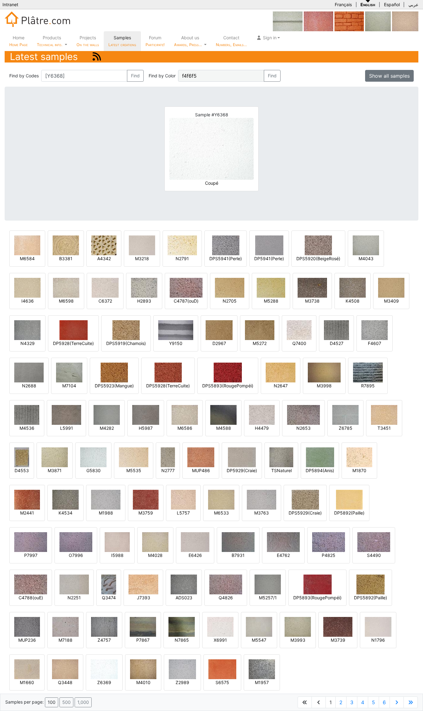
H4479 (262, 428)
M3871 (55, 470)
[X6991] (220, 626)
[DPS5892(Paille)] (370, 584)
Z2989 (182, 682)
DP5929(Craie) (242, 470)
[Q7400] (299, 329)
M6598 (66, 301)
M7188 (65, 640)
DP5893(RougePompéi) (317, 597)
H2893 (144, 301)
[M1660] (27, 668)
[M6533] (221, 499)
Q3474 (109, 597)
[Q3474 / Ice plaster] (108, 584)
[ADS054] (405, 21)
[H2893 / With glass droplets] (144, 287)
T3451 (384, 428)
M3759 (145, 512)
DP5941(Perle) (269, 258)
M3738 (312, 301)
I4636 (27, 301)
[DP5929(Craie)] (242, 456)
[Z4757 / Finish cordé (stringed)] (104, 626)
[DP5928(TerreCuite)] (73, 329)
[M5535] (133, 456)
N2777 (168, 470)
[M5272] (259, 329)
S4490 (374, 555)
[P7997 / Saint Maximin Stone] (30, 541)
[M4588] (223, 414)
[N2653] (303, 414)
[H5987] (145, 414)
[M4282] (107, 414)
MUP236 (27, 640)
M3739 (338, 640)
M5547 (259, 640)
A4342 (104, 258)
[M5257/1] (268, 584)
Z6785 (345, 428)
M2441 (27, 512)
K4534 (65, 512)
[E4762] (283, 541)
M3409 (391, 301)
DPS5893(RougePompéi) (227, 385)
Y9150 (175, 343)
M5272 (260, 343)
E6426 (195, 555)
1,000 (83, 702)
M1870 (359, 470)
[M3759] (146, 499)
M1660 (27, 682)
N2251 (74, 597)
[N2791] (182, 245)
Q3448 (65, 682)
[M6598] (66, 287)
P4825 (328, 555)
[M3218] (142, 245)
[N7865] (181, 626)
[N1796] (378, 626)
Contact (231, 41)
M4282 (107, 428)
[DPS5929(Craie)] (305, 499)
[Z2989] (182, 668)
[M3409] (391, 287)
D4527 (336, 343)
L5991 (66, 428)
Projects (87, 41)
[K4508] (352, 287)
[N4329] (27, 329)
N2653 (303, 428)
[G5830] (93, 456)
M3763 (261, 512)
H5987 (146, 428)
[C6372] (105, 287)
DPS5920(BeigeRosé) (318, 258)
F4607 (374, 343)
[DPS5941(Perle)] (225, 245)
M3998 (324, 385)
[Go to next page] (397, 702)
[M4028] (155, 541)
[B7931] (238, 541)
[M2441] (27, 499)
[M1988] (105, 499)
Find (135, 75)
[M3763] (261, 499)
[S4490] (373, 541)
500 (66, 702)
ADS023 (184, 597)
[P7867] (143, 626)
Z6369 (104, 682)
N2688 (29, 385)
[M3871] (54, 456)
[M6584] (27, 245)
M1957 (262, 682)
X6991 (220, 640)
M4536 (27, 428)
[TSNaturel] (281, 456)
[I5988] (117, 541)
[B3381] (66, 245)
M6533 (221, 512)
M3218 (142, 258)
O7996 (76, 555)
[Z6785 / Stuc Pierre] (345, 414)
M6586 (184, 428)
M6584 (27, 258)
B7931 (238, 555)
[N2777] (168, 456)
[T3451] (384, 414)
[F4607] (374, 329)
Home (18, 41)
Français (343, 4)
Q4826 (226, 597)
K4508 (353, 301)
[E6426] (195, 541)
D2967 (219, 343)
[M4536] (26, 414)
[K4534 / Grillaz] (65, 499)
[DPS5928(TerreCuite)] (168, 372)
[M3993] (298, 626)
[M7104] (69, 372)
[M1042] (288, 21)
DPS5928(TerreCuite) (168, 385)
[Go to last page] (410, 702)
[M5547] (259, 626)
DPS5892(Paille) (370, 597)
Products (49, 41)
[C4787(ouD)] (186, 287)
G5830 (93, 470)
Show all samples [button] (389, 76)
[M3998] (324, 372)
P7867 (143, 640)
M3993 (297, 640)
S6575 (222, 682)
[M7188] (65, 626)
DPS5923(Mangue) (114, 385)
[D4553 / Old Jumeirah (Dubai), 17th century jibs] (21, 456)
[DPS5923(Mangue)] (114, 372)
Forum (155, 41)
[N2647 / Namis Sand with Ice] (280, 372)
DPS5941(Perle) (225, 258)
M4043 (366, 258)
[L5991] (66, 414)
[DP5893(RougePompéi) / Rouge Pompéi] (317, 584)
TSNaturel (281, 470)
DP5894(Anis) (320, 470)
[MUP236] (27, 626)
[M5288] (271, 287)
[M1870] (359, 456)
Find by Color (162, 75)
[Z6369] (104, 668)
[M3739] (337, 626)
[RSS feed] (97, 56)
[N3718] (378, 21)
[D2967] (219, 329)
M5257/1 (268, 597)
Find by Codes (24, 75)
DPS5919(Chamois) (126, 343)
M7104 (69, 385)
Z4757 (104, 640)
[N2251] (74, 584)
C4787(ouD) (186, 301)
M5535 (133, 470)
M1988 (106, 512)
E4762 (283, 555)
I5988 (117, 555)
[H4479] (262, 414)
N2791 (182, 258)
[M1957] (262, 668)
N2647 (281, 385)
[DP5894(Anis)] (320, 456)
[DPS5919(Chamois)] (126, 329)
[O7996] (75, 541)
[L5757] (183, 499)
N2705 (230, 301)
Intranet (10, 4)
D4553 (22, 470)
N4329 (27, 343)
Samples (122, 41)
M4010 (143, 682)
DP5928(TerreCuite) (73, 343)
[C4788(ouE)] (30, 584)
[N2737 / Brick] (349, 21)
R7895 (368, 385)
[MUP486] (200, 456)
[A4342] (103, 245)
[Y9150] (175, 329)
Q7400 (299, 343)
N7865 (182, 640)
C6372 (105, 301)
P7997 (30, 555)
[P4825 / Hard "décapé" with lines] (328, 541)
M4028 (155, 555)
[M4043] (366, 245)
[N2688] (29, 372)
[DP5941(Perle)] (269, 245)
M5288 (271, 301)
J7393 (143, 597)
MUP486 (201, 470)
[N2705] (229, 287)
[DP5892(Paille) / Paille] (349, 499)
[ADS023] (184, 584)
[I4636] (27, 287)
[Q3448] (65, 668)
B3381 (65, 258)
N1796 (378, 640)
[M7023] (318, 21)
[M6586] (185, 414)
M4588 (223, 428)
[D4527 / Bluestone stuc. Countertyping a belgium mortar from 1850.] (336, 329)
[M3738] (312, 287)
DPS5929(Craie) (305, 512)
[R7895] (368, 372)
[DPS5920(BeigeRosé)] (318, 245)
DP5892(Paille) (349, 512)
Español (392, 4)
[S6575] (222, 668)
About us (188, 41)
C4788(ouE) (31, 597)
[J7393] (143, 584)
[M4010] (143, 668)
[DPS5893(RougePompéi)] (228, 372)
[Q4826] (225, 584)
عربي (413, 4)
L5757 (183, 512)
